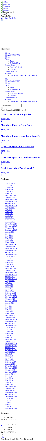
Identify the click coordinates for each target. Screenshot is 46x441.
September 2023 (11, 254)
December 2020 (11, 319)
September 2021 (11, 301)
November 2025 (11, 202)
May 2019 (9, 356)
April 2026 (9, 191)
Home (7, 53)
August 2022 (10, 281)
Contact (8, 73)
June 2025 (9, 212)
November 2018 (11, 368)
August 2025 (10, 208)
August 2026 (10, 183)
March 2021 (9, 313)
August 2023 (10, 256)
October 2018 (10, 370)
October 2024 (10, 228)
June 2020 (9, 331)
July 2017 (8, 400)
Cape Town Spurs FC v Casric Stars (17, 146)
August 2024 (10, 232)
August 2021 (10, 303)
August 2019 (10, 352)
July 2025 (8, 210)
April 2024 (9, 240)
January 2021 (10, 317)
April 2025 (9, 216)
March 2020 (9, 338)
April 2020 (9, 335)
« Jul (2, 437)
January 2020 (10, 342)
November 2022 (11, 275)
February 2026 (10, 195)
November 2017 (11, 392)
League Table (10, 65)
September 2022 (11, 279)
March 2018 (9, 384)
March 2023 (9, 266)
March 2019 (9, 360)
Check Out (12, 18)
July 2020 (8, 329)
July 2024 (8, 234)
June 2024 (9, 236)
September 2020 (11, 325)
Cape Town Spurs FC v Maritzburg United (20, 157)
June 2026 (9, 187)
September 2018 (11, 372)
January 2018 (10, 388)
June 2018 (9, 378)
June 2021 (9, 307)
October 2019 (10, 348)
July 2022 (8, 283)
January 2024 (10, 246)
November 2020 (11, 321)
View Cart (5, 18)
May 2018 (9, 380)
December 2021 (11, 295)
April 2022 (9, 289)
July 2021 (8, 305)
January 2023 (10, 271)
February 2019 (10, 362)
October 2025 (10, 204)
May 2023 (9, 262)
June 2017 (9, 402)
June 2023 (9, 260)
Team (7, 59)
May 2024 (9, 238)
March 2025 (9, 218)
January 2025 (10, 222)
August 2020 (10, 327)
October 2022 (10, 277)
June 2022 (9, 285)
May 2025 (9, 214)
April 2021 (9, 311)
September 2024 (11, 230)
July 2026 (8, 185)
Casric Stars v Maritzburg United (16, 114)
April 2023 (9, 264)
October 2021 (10, 299)
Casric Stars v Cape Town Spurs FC (17, 168)
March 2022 (9, 291)
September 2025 (11, 206)
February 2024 (10, 244)
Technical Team (15, 63)
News (7, 57)
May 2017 (9, 404)
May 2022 (9, 287)
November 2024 (11, 226)
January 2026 (10, 197)
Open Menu (5, 49)
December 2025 (11, 199)
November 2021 (11, 297)
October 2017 (10, 394)
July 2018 (8, 376)
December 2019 (11, 344)
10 (2, 427)
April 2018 (9, 382)
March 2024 (9, 242)
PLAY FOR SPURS (12, 55)
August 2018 (10, 374)
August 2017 (10, 398)
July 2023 (8, 258)
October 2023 (10, 252)
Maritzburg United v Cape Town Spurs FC (20, 136)
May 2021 (9, 309)
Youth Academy (11, 71)
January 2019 (10, 364)
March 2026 (9, 193)
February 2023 (10, 268)
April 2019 (9, 358)
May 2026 (9, 189)
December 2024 (11, 224)
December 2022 (11, 273)
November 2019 (11, 346)
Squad (12, 61)
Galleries (13, 69)
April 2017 (9, 407)
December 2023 (11, 248)
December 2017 (11, 390)
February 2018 (10, 386)
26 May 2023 (5, 119)
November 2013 (11, 409)
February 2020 (10, 340)
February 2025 (10, 220)
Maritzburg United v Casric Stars (16, 125)
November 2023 (11, 250)
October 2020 (10, 323)
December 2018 (11, 366)
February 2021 (10, 315)
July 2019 (8, 354)
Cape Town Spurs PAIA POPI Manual (23, 75)
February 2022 (10, 293)
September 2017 (11, 396)
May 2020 (9, 333)
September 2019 (11, 350)
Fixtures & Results (16, 67)
